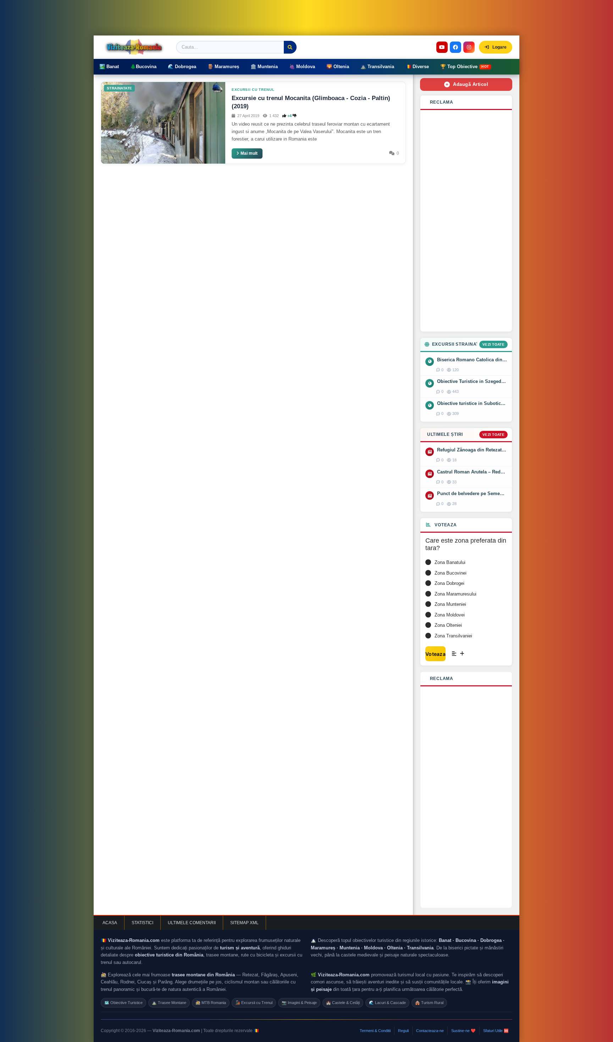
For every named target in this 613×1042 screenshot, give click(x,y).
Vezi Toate (493, 344)
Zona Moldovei (450, 615)
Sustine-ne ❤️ (463, 1031)
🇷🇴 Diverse (417, 66)
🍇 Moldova (302, 66)
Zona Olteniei (448, 625)
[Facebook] (455, 47)
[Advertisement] (466, 220)
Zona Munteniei (450, 604)
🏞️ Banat (109, 66)
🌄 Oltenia (337, 66)
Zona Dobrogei (449, 583)
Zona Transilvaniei (453, 635)
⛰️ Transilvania (377, 66)
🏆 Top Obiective (464, 66)
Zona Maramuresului (455, 594)
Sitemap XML (244, 922)
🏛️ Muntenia (264, 66)
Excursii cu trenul (253, 90)
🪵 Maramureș (223, 66)
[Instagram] (469, 47)
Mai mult (249, 153)
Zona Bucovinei (450, 573)
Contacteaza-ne (430, 1031)
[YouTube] (442, 47)
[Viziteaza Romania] (136, 47)
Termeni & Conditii (375, 1031)
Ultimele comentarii (192, 922)
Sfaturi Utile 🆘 (496, 1031)
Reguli (403, 1031)
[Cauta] (290, 47)
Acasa (110, 922)
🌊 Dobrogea (182, 66)
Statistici (142, 922)
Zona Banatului (450, 562)
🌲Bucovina (143, 66)
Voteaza (435, 654)
